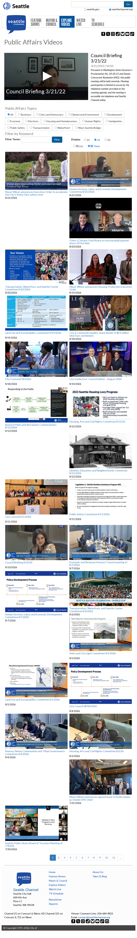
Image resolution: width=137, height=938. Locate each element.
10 (88, 139)
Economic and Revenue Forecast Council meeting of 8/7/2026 (98, 563)
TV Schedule (98, 22)
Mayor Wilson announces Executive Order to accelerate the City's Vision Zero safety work (36, 193)
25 (98, 139)
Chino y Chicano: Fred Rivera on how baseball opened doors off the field (99, 242)
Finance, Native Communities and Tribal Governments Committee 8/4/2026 (35, 752)
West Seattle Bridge (89, 127)
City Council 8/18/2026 (18, 379)
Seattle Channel (25, 890)
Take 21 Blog (100, 876)
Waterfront (63, 127)
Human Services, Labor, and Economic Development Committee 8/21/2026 (97, 190)
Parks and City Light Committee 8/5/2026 (92, 653)
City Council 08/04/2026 (83, 706)
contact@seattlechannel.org (94, 917)
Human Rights (93, 121)
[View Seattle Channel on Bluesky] (92, 920)
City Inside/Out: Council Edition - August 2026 (95, 379)
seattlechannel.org (122, 9)
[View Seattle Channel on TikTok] (88, 920)
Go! (128, 4)
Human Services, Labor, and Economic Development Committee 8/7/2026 (33, 616)
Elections (33, 121)
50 (108, 139)
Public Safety (17, 127)
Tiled (96, 146)
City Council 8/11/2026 (18, 516)
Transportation (41, 127)
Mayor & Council (51, 22)
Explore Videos (66, 22)
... (120, 857)
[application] (46, 76)
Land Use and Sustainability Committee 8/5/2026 (32, 699)
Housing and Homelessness (61, 121)
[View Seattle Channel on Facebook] (73, 920)
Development (114, 114)
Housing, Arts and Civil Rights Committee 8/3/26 (96, 751)
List (80, 146)
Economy (15, 121)
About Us (98, 872)
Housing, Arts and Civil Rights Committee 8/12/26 (97, 421)
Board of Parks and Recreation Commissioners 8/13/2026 (31, 426)
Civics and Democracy (51, 114)
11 (113, 857)
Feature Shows (36, 22)
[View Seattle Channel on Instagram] (83, 920)
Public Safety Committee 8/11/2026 (89, 514)
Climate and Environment (85, 114)
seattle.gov (93, 9)
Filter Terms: (13, 139)
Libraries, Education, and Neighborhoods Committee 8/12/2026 (98, 472)
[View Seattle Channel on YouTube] (97, 920)
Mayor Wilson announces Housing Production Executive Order (100, 288)
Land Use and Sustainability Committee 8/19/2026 (33, 332)
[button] (46, 76)
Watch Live (80, 22)
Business (26, 114)
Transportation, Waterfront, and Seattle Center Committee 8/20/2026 (31, 288)
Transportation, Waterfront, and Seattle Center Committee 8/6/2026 (96, 609)
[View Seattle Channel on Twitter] (78, 920)
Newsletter (55, 899)
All (11, 114)
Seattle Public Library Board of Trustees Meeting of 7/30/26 (33, 844)
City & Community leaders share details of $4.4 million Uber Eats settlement (99, 334)
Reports (53, 903)
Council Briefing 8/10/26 (18, 562)
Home (52, 872)
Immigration (115, 121)
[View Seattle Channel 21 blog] (102, 920)
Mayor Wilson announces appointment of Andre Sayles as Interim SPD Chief (99, 798)
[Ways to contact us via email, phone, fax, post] (107, 920)
